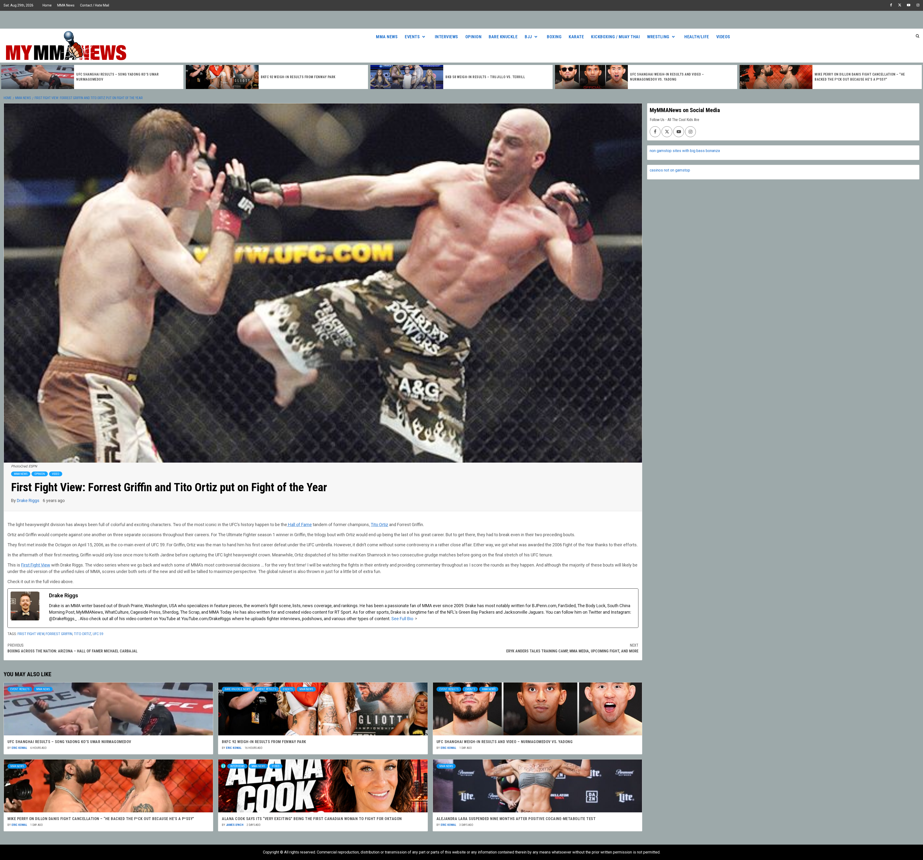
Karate (576, 36)
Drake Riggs (28, 500)
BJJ (528, 36)
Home (47, 5)
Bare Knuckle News (237, 689)
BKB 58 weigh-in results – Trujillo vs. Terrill (300, 77)
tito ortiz (82, 634)
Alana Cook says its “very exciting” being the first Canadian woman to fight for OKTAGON (312, 818)
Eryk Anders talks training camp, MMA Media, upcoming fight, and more (572, 648)
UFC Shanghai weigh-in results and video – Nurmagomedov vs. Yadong (505, 741)
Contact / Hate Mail (94, 5)
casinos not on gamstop (670, 170)
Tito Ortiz (379, 524)
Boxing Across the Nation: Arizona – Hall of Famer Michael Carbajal (72, 648)
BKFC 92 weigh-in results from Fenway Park (113, 77)
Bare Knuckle (503, 36)
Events (412, 36)
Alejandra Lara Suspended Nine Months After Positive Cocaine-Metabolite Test (516, 818)
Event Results (19, 689)
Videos (723, 36)
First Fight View (35, 564)
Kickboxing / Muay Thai (615, 36)
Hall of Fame (299, 524)
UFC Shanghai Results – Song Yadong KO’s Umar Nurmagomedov (69, 741)
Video (55, 474)
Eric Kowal (20, 748)
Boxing (554, 36)
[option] (92, 77)
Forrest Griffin (59, 634)
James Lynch (235, 825)
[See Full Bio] (416, 618)
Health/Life (696, 36)
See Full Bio (402, 618)
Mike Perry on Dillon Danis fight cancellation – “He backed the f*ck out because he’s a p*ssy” (100, 818)
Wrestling (658, 36)
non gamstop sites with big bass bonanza (685, 150)
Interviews (446, 36)
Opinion (473, 36)
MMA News (66, 5)
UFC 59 (98, 634)
